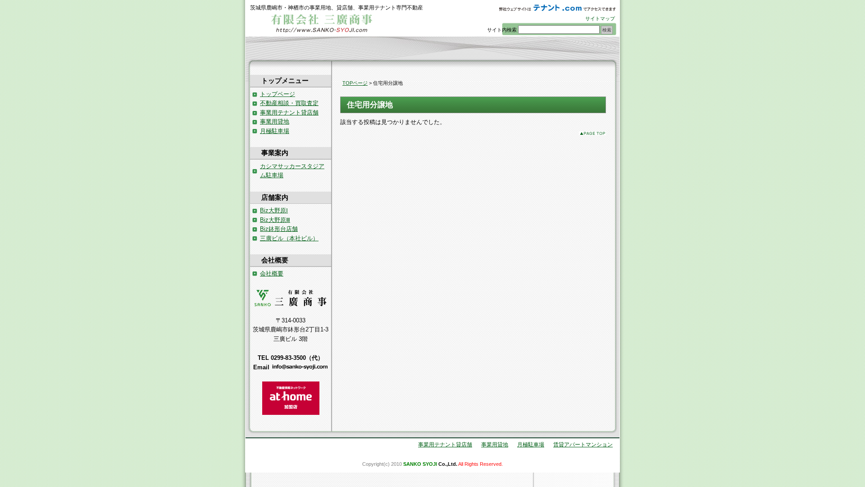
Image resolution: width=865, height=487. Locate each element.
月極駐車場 (274, 131)
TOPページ (355, 83)
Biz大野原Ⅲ (275, 219)
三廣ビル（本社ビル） (289, 238)
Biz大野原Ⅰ (274, 210)
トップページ (277, 94)
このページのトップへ (592, 133)
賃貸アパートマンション (583, 444)
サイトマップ (600, 18)
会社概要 (271, 273)
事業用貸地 (274, 121)
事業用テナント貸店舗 (289, 112)
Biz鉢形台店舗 (279, 228)
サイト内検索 (502, 29)
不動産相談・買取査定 (289, 103)
